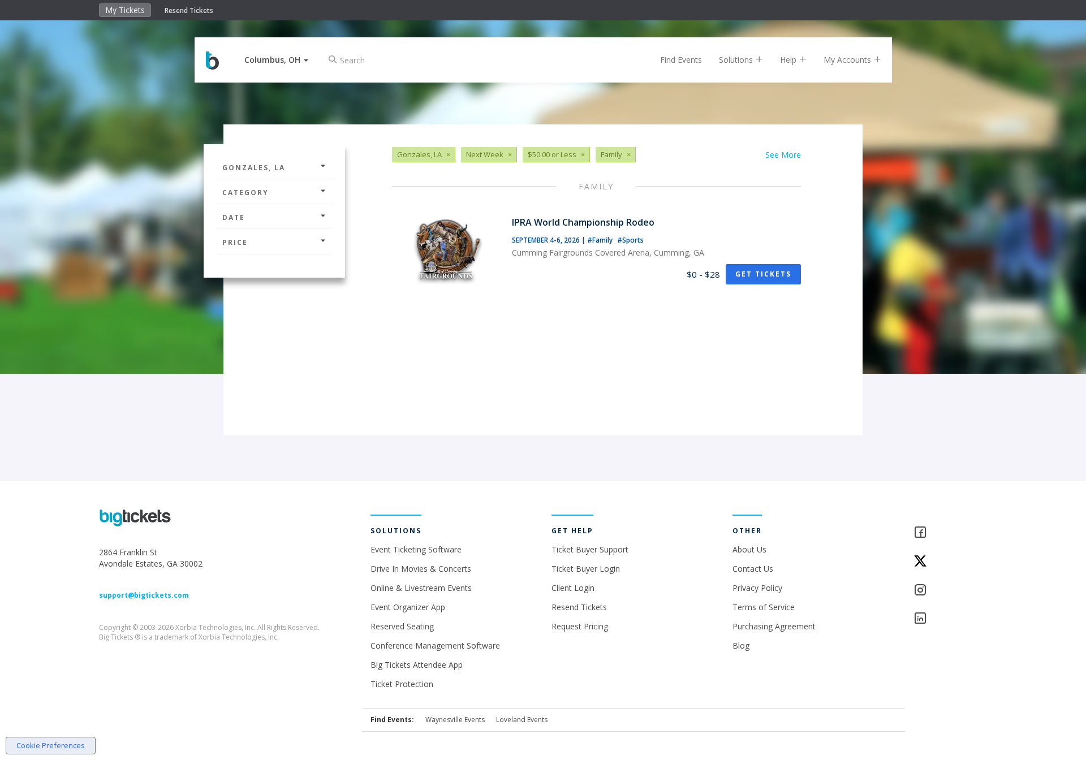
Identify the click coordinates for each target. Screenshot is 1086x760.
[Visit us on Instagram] (950, 591)
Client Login (572, 587)
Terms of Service (763, 607)
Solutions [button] (737, 59)
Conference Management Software (435, 645)
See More (783, 154)
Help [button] (789, 59)
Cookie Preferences (50, 745)
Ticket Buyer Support (589, 549)
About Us (749, 549)
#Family (600, 240)
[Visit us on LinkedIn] (950, 619)
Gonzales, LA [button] (253, 167)
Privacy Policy (757, 587)
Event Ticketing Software (416, 549)
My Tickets (125, 10)
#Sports (630, 240)
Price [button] (235, 242)
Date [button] (233, 217)
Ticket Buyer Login (585, 568)
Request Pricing (579, 626)
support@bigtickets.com (144, 595)
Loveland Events (522, 719)
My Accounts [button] (848, 59)
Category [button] (245, 192)
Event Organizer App (407, 607)
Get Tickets (763, 274)
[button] (276, 59)
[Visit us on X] (950, 561)
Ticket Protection (401, 684)
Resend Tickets (189, 10)
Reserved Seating (402, 626)
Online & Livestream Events (421, 587)
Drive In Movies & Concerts (420, 568)
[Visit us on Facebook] (950, 533)
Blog (740, 645)
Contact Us (752, 568)
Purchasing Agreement (774, 626)
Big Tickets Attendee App (416, 664)
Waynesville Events (455, 719)
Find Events (681, 59)
